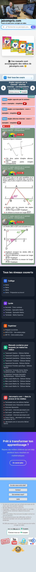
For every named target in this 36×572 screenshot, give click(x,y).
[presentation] (8, 210)
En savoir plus (18, 463)
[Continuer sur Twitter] (23, 544)
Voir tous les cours (16, 77)
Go (33, 27)
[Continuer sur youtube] (14, 544)
